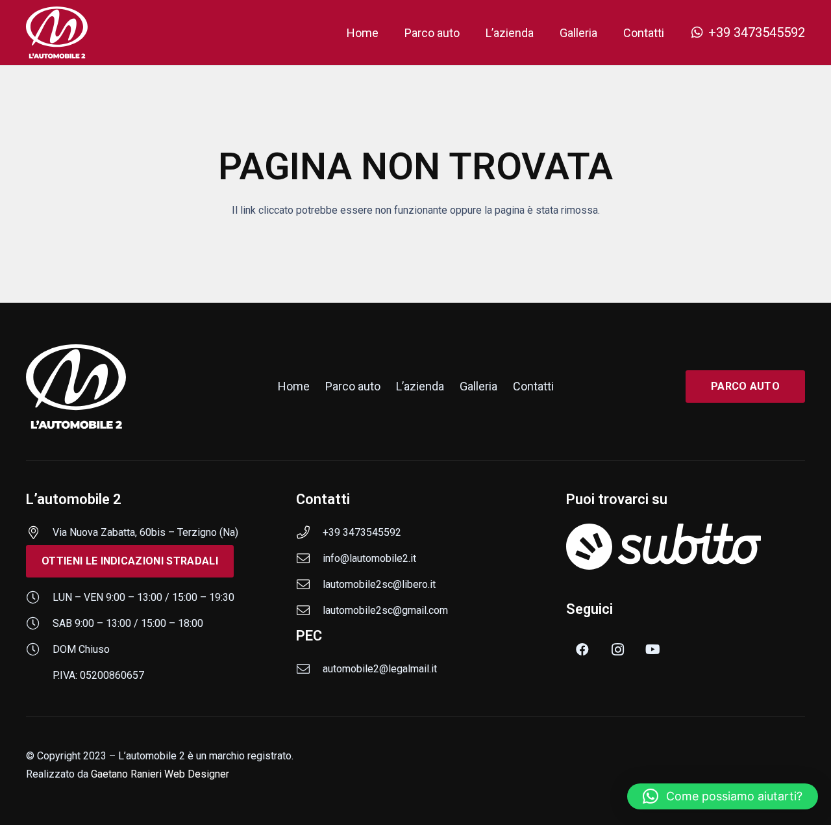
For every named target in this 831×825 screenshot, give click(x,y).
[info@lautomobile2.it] (309, 558)
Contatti (533, 386)
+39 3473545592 (362, 532)
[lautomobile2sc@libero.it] (309, 584)
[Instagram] (617, 649)
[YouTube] (652, 649)
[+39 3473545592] (309, 532)
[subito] (685, 547)
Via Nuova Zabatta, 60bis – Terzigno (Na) (145, 532)
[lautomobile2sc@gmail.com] (309, 610)
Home (294, 386)
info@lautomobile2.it (369, 558)
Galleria (478, 386)
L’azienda (420, 386)
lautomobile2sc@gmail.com (385, 610)
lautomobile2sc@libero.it (379, 584)
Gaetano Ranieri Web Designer (160, 774)
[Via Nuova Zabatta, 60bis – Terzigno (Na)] (39, 532)
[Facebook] (582, 649)
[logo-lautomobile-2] (57, 32)
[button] (722, 796)
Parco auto (352, 386)
